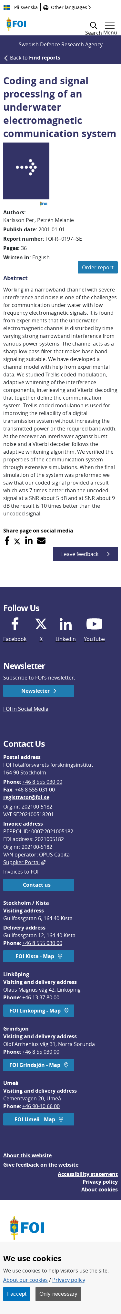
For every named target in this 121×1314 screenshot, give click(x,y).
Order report (98, 267)
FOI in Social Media (25, 708)
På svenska (25, 7)
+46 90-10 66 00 (41, 1106)
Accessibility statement (88, 1174)
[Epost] (41, 540)
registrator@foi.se (26, 797)
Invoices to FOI (20, 871)
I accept (16, 1294)
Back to (35, 57)
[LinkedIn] (29, 540)
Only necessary (58, 1294)
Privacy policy (100, 1181)
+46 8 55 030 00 (40, 1051)
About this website (27, 1155)
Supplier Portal (24, 862)
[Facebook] (7, 540)
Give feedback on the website (40, 1164)
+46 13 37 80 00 (40, 997)
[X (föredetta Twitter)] (17, 540)
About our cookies (25, 1279)
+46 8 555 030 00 (42, 781)
